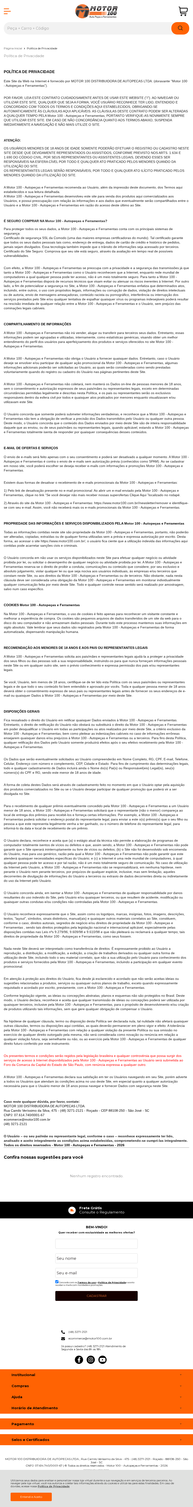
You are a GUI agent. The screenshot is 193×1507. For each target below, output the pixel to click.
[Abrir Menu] (7, 11)
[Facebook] (79, 1363)
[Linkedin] (114, 1363)
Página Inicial (13, 48)
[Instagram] (91, 1363)
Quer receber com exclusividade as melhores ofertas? (96, 1232)
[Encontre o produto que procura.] (180, 28)
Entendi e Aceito (31, 1497)
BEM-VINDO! (96, 1227)
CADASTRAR (97, 1296)
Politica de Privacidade (112, 1282)
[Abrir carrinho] (183, 11)
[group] (96, 1210)
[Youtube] (102, 1363)
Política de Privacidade (54, 1486)
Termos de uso (86, 1282)
